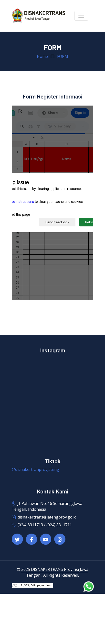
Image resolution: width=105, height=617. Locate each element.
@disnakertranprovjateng (35, 469)
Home (42, 56)
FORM (62, 56)
